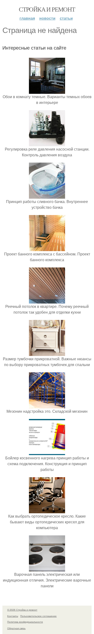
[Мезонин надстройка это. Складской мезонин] (47, 405)
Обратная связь (16, 628)
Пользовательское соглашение (38, 616)
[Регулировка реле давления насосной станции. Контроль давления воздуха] (47, 143)
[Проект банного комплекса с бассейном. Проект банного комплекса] (47, 248)
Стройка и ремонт (47, 9)
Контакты (12, 616)
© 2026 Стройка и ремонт (22, 609)
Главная (27, 18)
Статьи (66, 18)
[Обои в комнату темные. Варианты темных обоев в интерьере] (47, 91)
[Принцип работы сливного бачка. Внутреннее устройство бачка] (47, 195)
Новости (47, 18)
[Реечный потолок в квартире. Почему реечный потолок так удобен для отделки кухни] (47, 300)
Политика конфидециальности (25, 621)
